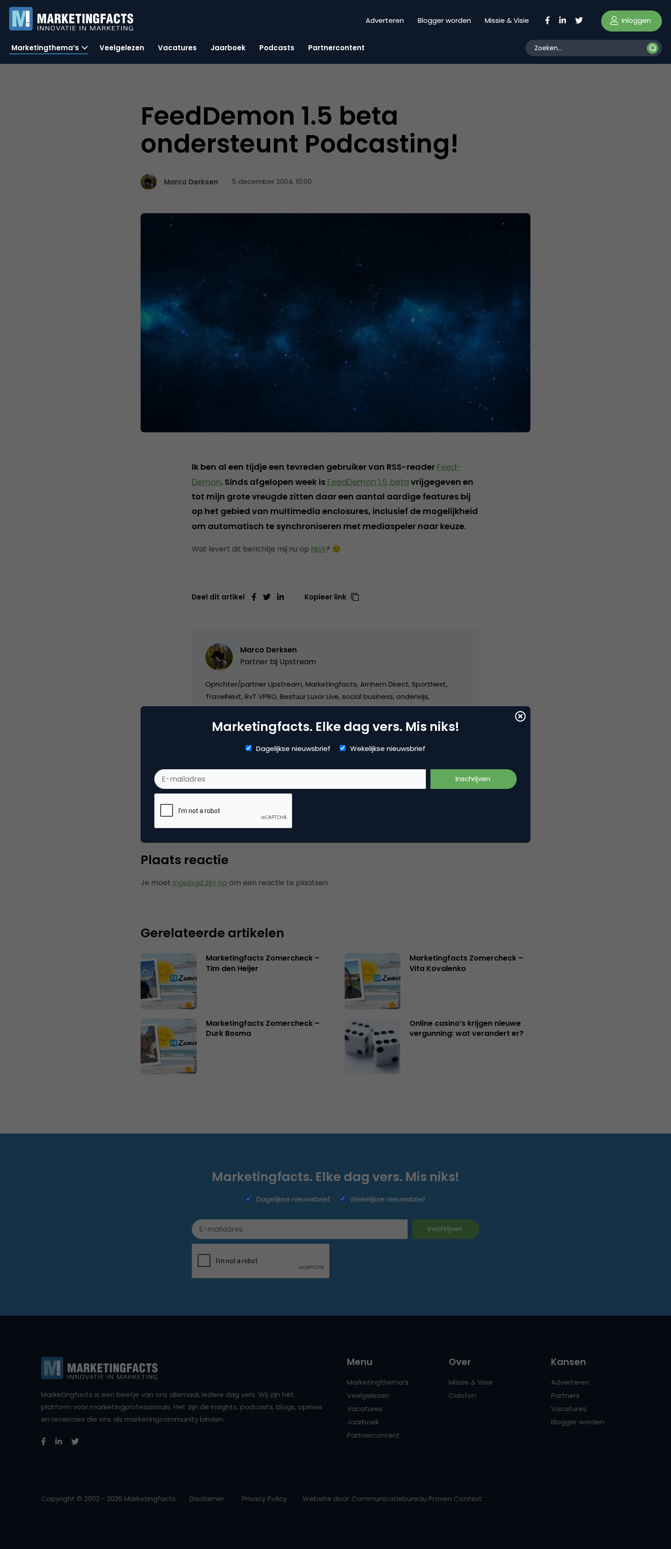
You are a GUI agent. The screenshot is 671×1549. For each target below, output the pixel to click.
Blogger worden (444, 20)
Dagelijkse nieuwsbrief (293, 749)
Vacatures (177, 48)
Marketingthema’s (45, 48)
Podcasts (276, 48)
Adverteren (385, 20)
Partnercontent (336, 48)
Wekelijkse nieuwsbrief (387, 749)
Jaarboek (228, 48)
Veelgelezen (122, 48)
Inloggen (635, 20)
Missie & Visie (507, 20)
